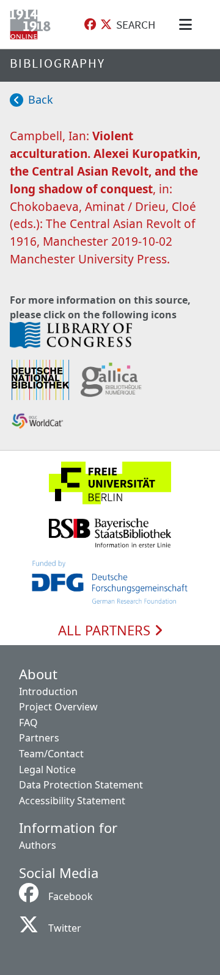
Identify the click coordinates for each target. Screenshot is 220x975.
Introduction (48, 691)
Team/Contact (51, 753)
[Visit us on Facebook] (90, 25)
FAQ (28, 722)
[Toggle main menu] (187, 24)
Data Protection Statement (81, 784)
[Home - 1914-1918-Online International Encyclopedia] (33, 24)
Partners (39, 738)
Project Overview (58, 706)
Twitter (64, 928)
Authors (37, 845)
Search (135, 24)
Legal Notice (47, 769)
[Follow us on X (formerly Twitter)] (106, 25)
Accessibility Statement (72, 800)
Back (40, 99)
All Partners (106, 630)
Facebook (70, 896)
